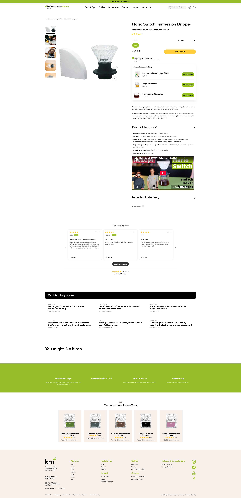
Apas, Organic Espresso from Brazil (70, 434)
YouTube (103, 469)
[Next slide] (175, 247)
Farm (72, 474)
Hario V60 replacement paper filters (155, 73)
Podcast (103, 467)
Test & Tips (90, 7)
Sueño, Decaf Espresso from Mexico (171, 434)
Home (47, 19)
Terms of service (67, 495)
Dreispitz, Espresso (95, 434)
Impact (135, 7)
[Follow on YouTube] (194, 473)
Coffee (102, 7)
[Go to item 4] (50, 66)
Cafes (72, 469)
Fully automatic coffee (137, 469)
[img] (73, 232)
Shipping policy (76, 495)
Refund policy (48, 495)
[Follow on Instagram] (194, 462)
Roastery (73, 472)
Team (72, 464)
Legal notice (85, 495)
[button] (136, 34)
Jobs (72, 479)
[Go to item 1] (50, 28)
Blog (102, 464)
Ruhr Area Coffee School (138, 476)
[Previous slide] (65, 247)
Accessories (53, 19)
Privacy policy (57, 495)
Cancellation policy (95, 495)
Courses (125, 7)
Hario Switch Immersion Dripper (67, 19)
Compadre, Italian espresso (146, 434)
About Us (146, 7)
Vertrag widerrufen (167, 467)
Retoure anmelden (167, 464)
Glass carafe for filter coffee (152, 94)
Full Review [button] (72, 257)
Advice (72, 467)
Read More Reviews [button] (120, 264)
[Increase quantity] (194, 40)
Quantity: (181, 40)
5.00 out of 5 (125, 272)
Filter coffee (134, 464)
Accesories (113, 7)
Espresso (133, 467)
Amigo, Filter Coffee (149, 83)
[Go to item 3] (50, 53)
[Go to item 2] (50, 40)
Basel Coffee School (137, 479)
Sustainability (105, 476)
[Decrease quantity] (188, 40)
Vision (103, 479)
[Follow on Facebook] (194, 467)
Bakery (73, 477)
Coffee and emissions (107, 481)
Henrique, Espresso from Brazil (120, 434)
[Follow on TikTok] (194, 479)
